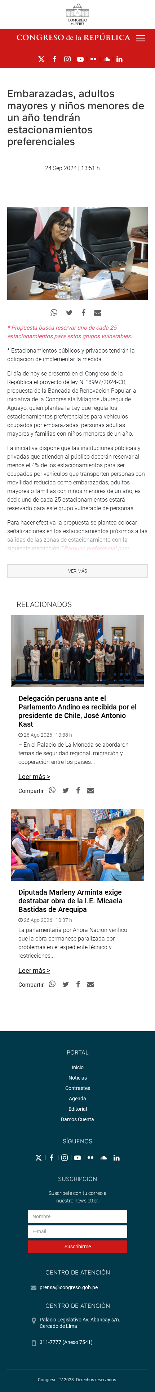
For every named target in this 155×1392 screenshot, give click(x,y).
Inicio (78, 1067)
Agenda (77, 1098)
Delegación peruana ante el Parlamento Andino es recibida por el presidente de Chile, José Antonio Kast (77, 711)
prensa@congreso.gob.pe (69, 1287)
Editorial (77, 1109)
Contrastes (77, 1088)
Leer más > (34, 776)
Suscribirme (78, 1246)
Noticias (77, 1078)
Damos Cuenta (77, 1119)
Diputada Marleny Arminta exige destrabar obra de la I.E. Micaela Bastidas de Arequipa (70, 901)
